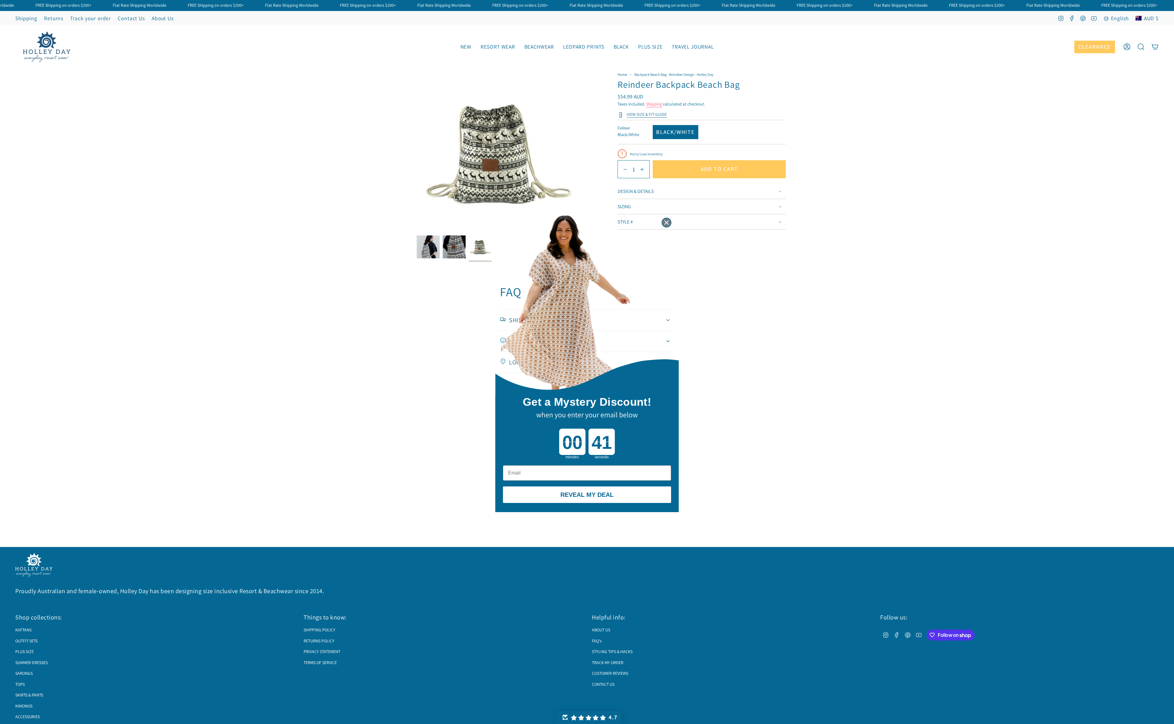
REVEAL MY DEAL (587, 494)
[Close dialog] (666, 222)
